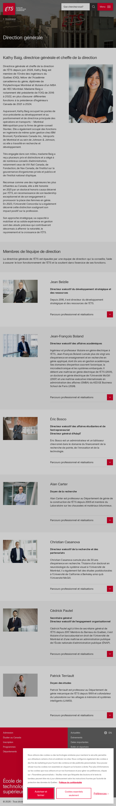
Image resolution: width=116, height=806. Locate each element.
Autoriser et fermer (41, 793)
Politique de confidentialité (70, 782)
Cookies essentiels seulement (74, 793)
